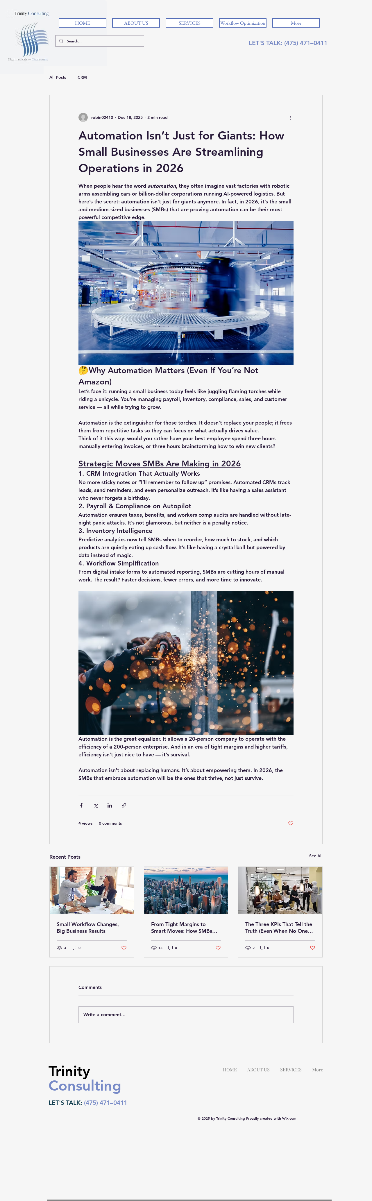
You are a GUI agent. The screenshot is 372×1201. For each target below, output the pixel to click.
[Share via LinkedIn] (109, 805)
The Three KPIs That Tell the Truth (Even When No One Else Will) (278, 927)
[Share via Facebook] (81, 805)
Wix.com (289, 1118)
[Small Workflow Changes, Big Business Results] (92, 890)
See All (316, 855)
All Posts (57, 77)
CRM (82, 77)
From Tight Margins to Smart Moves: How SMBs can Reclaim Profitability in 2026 (183, 927)
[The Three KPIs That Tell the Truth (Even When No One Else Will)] (280, 890)
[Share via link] (124, 805)
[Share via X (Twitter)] (95, 805)
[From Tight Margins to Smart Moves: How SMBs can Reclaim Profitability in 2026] (186, 890)
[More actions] (290, 117)
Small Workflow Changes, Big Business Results (88, 927)
